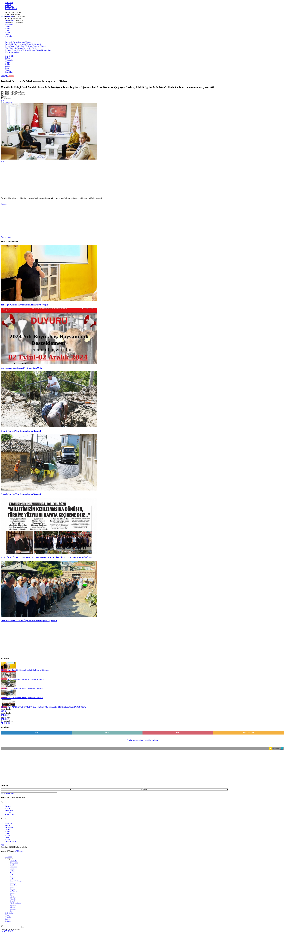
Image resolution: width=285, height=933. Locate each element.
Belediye (36, 46)
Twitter (15, 42)
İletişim (13, 52)
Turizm (7, 34)
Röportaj (8, 50)
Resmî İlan (9, 36)
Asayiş (7, 30)
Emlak (7, 32)
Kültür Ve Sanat (23, 50)
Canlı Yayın (9, 7)
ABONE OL (5, 723)
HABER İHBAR (7, 931)
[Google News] (6, 102)
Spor (49, 50)
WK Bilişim (19, 851)
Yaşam (7, 26)
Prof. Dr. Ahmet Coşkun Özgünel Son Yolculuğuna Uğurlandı (29, 620)
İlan (29, 48)
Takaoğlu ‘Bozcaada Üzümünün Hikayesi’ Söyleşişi (24, 305)
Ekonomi (32, 50)
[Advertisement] (67, 179)
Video (7, 915)
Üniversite (9, 24)
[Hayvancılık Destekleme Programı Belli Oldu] (49, 363)
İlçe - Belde (9, 20)
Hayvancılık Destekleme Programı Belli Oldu (21, 368)
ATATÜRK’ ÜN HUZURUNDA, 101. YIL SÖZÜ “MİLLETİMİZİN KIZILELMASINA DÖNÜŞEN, (47, 557)
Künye (7, 52)
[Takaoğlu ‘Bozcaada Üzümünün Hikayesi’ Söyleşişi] (49, 300)
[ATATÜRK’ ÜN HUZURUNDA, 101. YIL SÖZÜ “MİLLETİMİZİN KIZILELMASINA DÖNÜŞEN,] (49, 553)
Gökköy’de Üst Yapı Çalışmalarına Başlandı (21, 431)
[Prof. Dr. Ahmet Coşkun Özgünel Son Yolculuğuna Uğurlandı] (49, 616)
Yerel (7, 48)
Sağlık (7, 22)
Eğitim (7, 28)
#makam (4, 204)
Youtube (28, 42)
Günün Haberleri (11, 9)
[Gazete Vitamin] (7, 16)
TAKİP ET (5, 715)
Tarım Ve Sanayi (26, 46)
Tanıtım (12, 48)
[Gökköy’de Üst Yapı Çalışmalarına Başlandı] (49, 427)
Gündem (34, 48)
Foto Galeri (9, 3)
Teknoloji (42, 46)
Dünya (38, 50)
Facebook (8, 42)
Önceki (3, 237)
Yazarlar (8, 917)
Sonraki (9, 237)
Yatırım (25, 48)
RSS (17, 52)
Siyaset (14, 50)
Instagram (21, 42)
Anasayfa (4, 76)
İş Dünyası (19, 48)
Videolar (8, 5)
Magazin (44, 50)
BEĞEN (4, 711)
